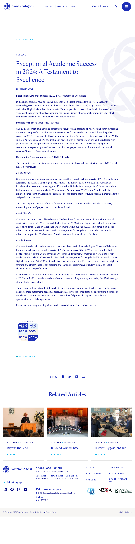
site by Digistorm (125, 512)
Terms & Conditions (37, 512)
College (21, 55)
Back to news (27, 40)
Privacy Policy (50, 512)
